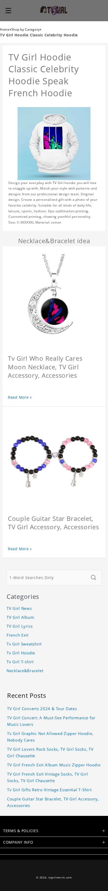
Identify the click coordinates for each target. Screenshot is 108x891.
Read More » (20, 397)
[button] (8, 10)
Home (5, 29)
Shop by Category (25, 29)
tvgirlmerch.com (60, 877)
